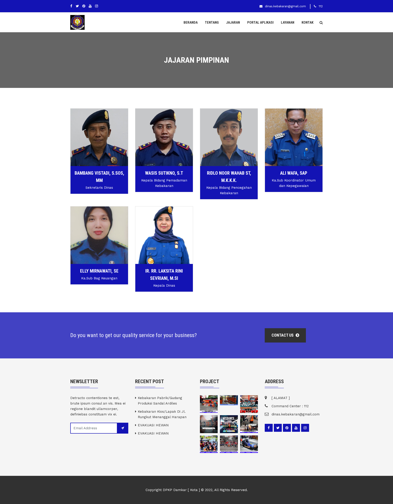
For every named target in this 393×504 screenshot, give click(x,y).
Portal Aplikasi (260, 22)
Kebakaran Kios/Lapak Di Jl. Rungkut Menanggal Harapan (162, 414)
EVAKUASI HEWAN (153, 425)
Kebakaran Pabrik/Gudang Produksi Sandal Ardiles (160, 400)
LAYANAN (287, 22)
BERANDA (191, 22)
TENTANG (212, 22)
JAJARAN (233, 22)
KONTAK (307, 22)
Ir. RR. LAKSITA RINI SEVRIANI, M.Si (164, 274)
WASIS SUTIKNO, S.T (164, 173)
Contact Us (283, 335)
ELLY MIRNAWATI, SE (99, 271)
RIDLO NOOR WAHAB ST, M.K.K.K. (229, 176)
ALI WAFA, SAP (293, 173)
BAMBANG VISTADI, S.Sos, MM (99, 176)
